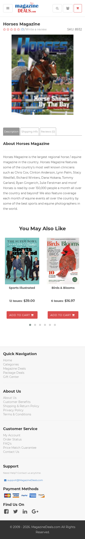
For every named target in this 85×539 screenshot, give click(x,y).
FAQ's (7, 443)
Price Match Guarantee (19, 448)
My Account (11, 435)
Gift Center (11, 377)
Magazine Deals (14, 368)
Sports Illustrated (22, 288)
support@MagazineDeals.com (25, 480)
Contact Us (11, 452)
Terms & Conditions (17, 414)
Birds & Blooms (63, 288)
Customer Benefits (17, 402)
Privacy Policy (13, 410)
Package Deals (13, 373)
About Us (10, 398)
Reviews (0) (48, 131)
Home (7, 360)
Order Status (12, 439)
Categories (11, 364)
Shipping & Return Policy (21, 406)
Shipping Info (29, 131)
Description (11, 131)
